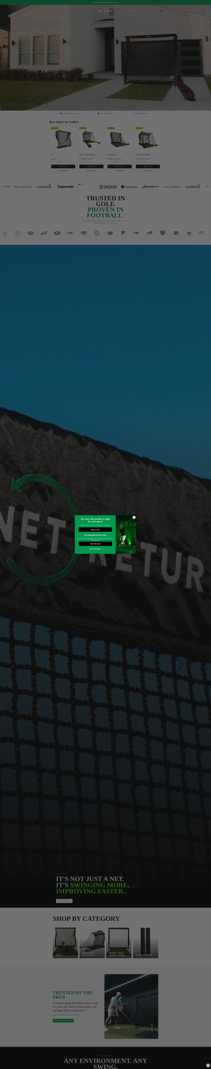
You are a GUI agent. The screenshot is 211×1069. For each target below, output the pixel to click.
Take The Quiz (95, 544)
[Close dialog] (134, 517)
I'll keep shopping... (95, 549)
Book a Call (95, 530)
